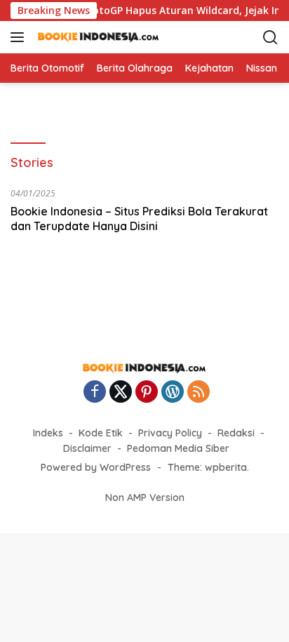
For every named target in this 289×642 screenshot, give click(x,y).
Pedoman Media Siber (178, 448)
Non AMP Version (144, 497)
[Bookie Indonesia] (105, 37)
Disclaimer (87, 448)
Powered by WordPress (96, 467)
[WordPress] (172, 392)
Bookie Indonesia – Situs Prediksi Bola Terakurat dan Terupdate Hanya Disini (139, 218)
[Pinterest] (146, 392)
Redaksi (236, 433)
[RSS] (198, 392)
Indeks (48, 433)
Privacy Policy (170, 433)
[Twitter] (120, 392)
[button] (20, 37)
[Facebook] (94, 392)
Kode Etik (101, 433)
